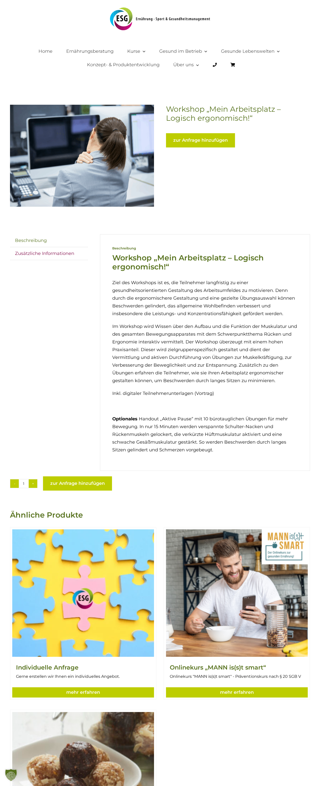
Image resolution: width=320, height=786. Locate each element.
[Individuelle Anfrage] (83, 533)
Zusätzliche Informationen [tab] (44, 253)
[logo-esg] (160, 9)
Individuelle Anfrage (47, 667)
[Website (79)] (82, 155)
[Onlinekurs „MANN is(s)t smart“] (237, 533)
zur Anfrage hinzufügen (200, 140)
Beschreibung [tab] (31, 240)
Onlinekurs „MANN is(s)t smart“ (218, 667)
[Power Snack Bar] (83, 716)
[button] (83, 692)
